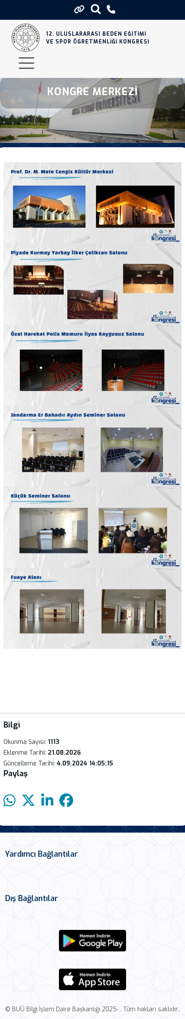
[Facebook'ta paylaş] (66, 800)
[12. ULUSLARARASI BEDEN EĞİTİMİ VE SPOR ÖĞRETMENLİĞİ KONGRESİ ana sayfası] (26, 38)
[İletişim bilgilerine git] (111, 9)
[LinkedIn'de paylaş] (47, 800)
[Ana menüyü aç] (26, 63)
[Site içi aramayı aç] (96, 8)
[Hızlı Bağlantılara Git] (79, 9)
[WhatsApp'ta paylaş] (9, 800)
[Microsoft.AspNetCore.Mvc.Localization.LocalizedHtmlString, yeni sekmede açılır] (92, 940)
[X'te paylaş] (28, 800)
